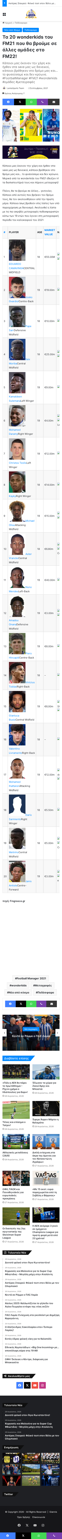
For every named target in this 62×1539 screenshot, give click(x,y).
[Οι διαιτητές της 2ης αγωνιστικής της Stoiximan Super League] (16, 1216)
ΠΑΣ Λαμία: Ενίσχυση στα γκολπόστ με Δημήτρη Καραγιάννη (31, 1036)
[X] (20, 102)
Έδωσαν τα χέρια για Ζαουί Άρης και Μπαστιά (44, 1085)
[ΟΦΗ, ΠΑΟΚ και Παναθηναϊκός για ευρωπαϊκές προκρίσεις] (16, 1178)
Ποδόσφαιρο (21, 22)
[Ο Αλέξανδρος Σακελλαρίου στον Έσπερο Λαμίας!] (11, 1481)
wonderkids (19, 985)
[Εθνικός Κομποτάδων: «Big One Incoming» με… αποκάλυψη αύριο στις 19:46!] (50, 1481)
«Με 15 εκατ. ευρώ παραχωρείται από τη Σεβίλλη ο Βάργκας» (44, 1192)
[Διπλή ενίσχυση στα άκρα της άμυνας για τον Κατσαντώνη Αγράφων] (46, 1141)
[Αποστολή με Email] (54, 102)
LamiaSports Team (15, 88)
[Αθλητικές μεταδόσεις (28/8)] (16, 1141)
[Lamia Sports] (31, 14)
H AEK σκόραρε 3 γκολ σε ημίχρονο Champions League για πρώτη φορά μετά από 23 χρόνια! (45, 1232)
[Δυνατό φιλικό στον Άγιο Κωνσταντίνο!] (11, 1458)
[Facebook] (8, 102)
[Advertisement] (31, 939)
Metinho (14, 852)
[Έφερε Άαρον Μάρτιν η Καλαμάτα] (46, 1108)
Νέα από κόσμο (19, 992)
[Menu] (4, 15)
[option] (31, 1033)
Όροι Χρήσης (23, 1517)
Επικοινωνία (38, 1517)
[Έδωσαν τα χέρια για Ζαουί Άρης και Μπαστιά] (46, 1072)
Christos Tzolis (17, 462)
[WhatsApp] (31, 102)
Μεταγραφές (43, 985)
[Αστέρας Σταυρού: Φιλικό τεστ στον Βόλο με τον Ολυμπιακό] (50, 1458)
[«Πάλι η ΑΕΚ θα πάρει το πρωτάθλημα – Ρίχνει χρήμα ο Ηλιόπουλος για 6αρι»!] (16, 1072)
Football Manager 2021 (31, 978)
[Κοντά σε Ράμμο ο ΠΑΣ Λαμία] (11, 1469)
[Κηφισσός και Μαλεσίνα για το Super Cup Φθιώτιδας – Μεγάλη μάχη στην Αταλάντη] (31, 1458)
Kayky (12, 496)
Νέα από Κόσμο (12, 30)
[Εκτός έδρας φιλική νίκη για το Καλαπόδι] (31, 1481)
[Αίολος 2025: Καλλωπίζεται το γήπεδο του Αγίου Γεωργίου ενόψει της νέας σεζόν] (31, 1469)
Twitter (8, 1494)
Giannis (53, 1512)
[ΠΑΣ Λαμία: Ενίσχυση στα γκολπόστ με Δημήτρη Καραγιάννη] (50, 1469)
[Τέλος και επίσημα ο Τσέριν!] (16, 1110)
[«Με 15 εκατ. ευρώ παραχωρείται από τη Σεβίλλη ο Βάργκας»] (46, 1178)
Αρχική (8, 22)
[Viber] (42, 102)
